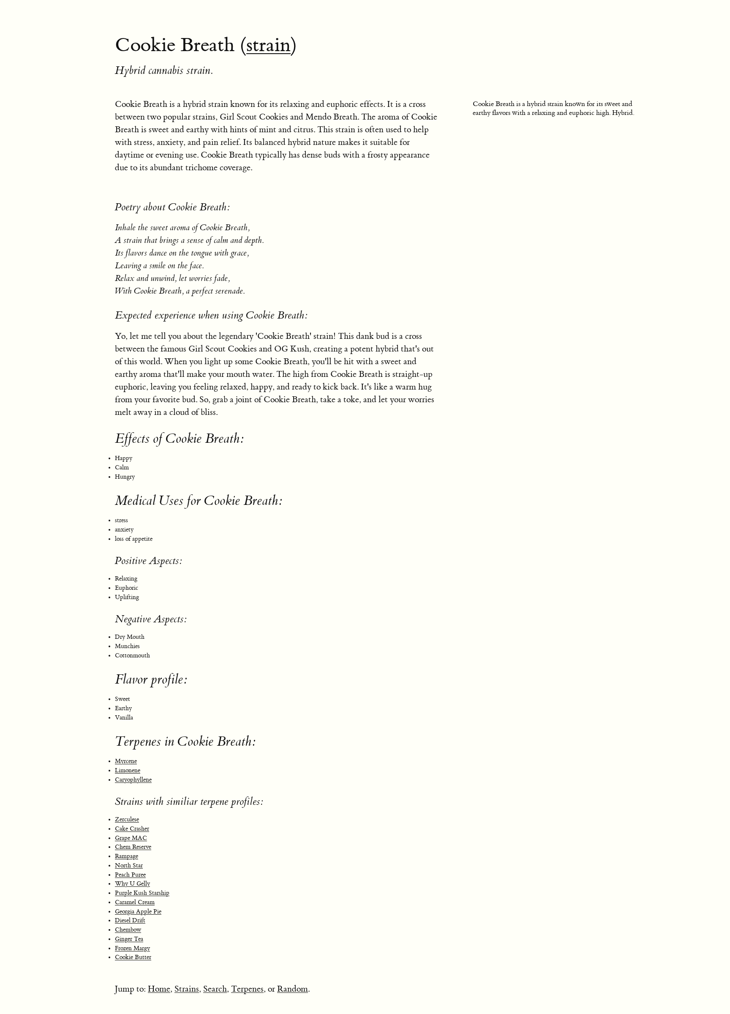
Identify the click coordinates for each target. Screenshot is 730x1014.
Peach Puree (130, 875)
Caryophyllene (133, 780)
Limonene (127, 770)
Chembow (128, 930)
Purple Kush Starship (142, 893)
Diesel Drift (130, 920)
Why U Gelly (132, 884)
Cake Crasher (132, 829)
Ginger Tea (129, 939)
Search (215, 989)
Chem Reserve (133, 847)
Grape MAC (131, 838)
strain (268, 45)
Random (292, 989)
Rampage (126, 856)
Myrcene (126, 761)
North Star (129, 866)
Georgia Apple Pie (138, 912)
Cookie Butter (133, 957)
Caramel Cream (135, 902)
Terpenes (247, 989)
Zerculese (127, 819)
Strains (186, 989)
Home (159, 989)
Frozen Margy (132, 948)
